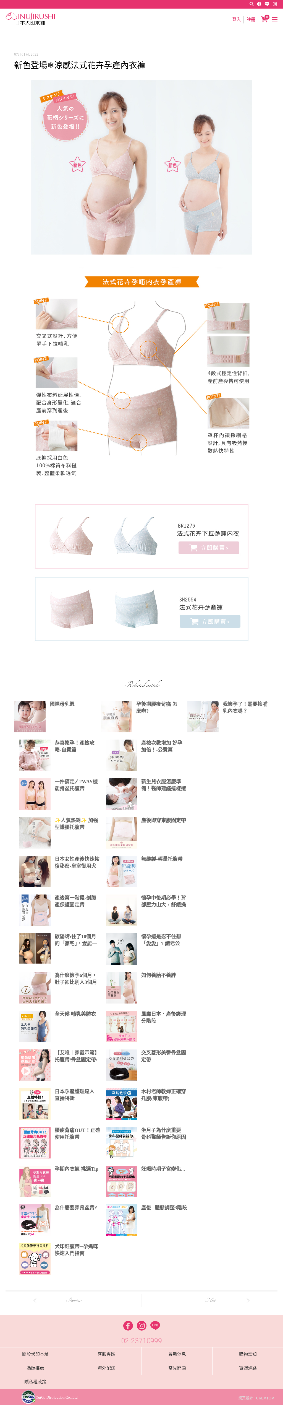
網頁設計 (246, 1398)
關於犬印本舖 (35, 1354)
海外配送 (106, 1368)
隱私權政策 (35, 1382)
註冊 (251, 19)
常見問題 (177, 1368)
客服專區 (106, 1354)
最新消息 (177, 1354)
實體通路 (248, 1368)
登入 (236, 19)
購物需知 (248, 1354)
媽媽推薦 (35, 1368)
